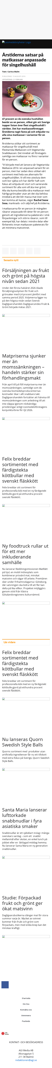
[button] (43, 44)
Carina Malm (13, 71)
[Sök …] (48, 44)
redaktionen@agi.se (26, 1060)
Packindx (26, 1021)
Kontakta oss (26, 1010)
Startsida (26, 998)
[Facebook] (5, 984)
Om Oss (26, 1004)
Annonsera (25, 1015)
